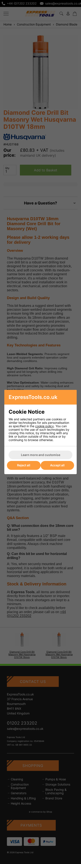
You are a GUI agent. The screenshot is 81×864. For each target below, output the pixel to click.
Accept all (57, 465)
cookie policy (44, 426)
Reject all (23, 465)
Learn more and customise (40, 455)
